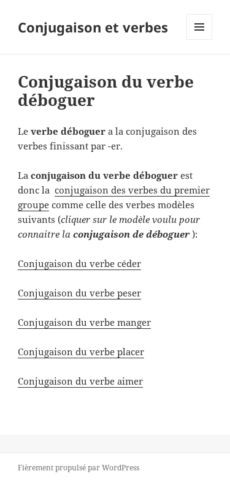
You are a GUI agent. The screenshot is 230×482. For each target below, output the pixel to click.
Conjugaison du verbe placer (81, 351)
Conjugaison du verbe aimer (80, 381)
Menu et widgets (199, 39)
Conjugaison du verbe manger (84, 322)
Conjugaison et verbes (93, 27)
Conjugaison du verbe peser (79, 293)
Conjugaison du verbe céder (79, 263)
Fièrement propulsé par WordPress (78, 467)
